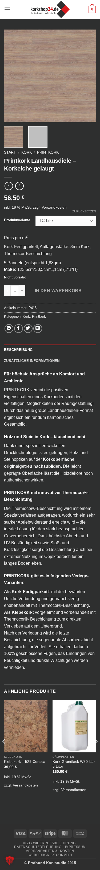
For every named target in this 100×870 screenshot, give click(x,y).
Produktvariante (17, 220)
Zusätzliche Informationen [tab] (31, 361)
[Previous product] (19, 186)
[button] (7, 9)
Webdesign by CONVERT (51, 855)
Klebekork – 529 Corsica (24, 762)
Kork (26, 152)
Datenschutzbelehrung (37, 847)
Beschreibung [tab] (18, 350)
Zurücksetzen (84, 211)
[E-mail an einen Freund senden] (37, 328)
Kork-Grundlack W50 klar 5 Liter (74, 764)
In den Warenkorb (58, 290)
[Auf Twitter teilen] (28, 328)
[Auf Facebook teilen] (18, 328)
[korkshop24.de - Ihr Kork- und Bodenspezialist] (50, 9)
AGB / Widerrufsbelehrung (49, 843)
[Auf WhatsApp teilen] (9, 328)
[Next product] (9, 186)
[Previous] (12, 76)
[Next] (87, 76)
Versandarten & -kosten (50, 851)
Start (10, 152)
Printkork (48, 152)
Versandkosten (54, 207)
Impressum (75, 847)
